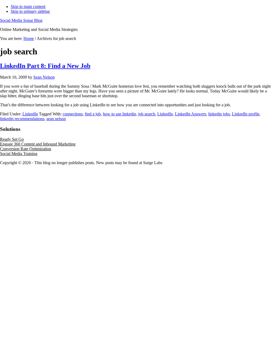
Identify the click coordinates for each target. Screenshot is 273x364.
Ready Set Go (12, 139)
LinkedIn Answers (190, 114)
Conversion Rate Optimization (25, 149)
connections (73, 114)
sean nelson (56, 118)
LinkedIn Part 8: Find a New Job (45, 65)
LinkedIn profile (245, 114)
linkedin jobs (219, 114)
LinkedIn (30, 114)
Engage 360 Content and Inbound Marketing (37, 144)
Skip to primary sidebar (30, 11)
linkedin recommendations (22, 118)
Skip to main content (28, 6)
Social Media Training (18, 153)
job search (146, 114)
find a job (93, 114)
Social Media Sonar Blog (21, 20)
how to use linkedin (119, 114)
